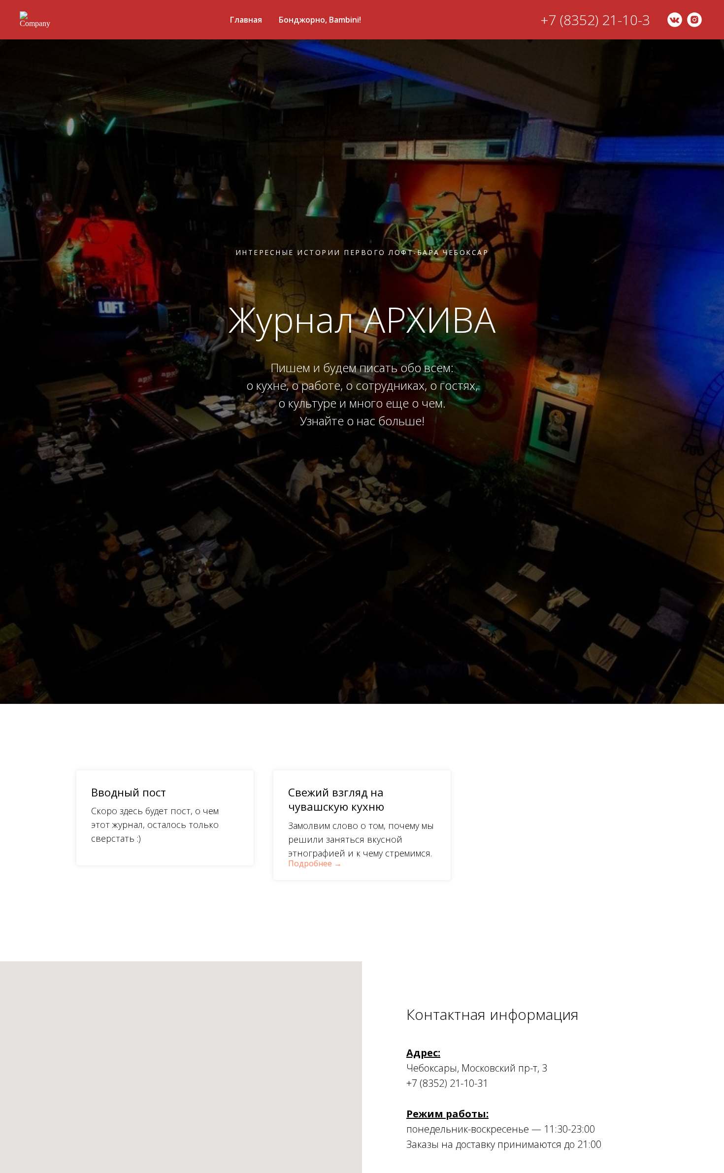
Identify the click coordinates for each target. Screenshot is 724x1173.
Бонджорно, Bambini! (320, 19)
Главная (246, 19)
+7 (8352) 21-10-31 (447, 1083)
